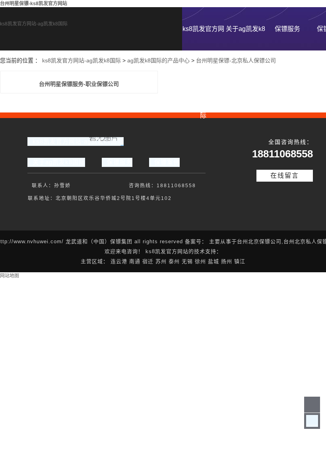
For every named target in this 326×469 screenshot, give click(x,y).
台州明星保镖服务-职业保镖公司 (79, 84)
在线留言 (284, 175)
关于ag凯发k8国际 (245, 37)
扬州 (226, 261)
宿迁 (147, 261)
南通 (134, 261)
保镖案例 (167, 162)
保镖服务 (287, 28)
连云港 (119, 261)
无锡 (187, 261)
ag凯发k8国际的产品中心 (158, 60)
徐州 (200, 261)
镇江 (239, 261)
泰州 (174, 261)
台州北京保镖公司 (259, 241)
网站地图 (9, 276)
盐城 (213, 261)
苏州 (161, 261)
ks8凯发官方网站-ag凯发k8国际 (34, 24)
